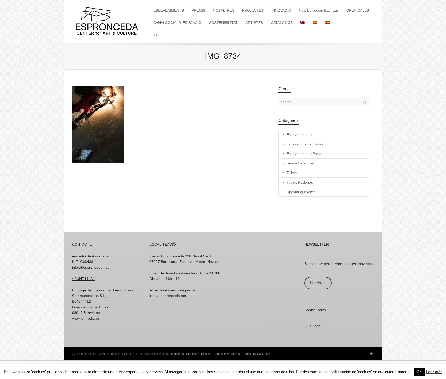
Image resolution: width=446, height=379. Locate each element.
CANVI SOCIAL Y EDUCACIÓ (177, 23)
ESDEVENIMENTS (168, 10)
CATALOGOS (282, 23)
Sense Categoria (300, 163)
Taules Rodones (299, 182)
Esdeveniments (299, 135)
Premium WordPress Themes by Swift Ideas (243, 353)
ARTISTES (254, 23)
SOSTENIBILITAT (223, 23)
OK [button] (419, 372)
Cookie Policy (315, 310)
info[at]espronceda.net (90, 267)
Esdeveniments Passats (305, 154)
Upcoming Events (300, 192)
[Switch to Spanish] (327, 22)
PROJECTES (253, 10)
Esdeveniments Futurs (304, 144)
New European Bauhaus (319, 10)
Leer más (434, 371)
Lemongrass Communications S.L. (191, 353)
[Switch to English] (302, 22)
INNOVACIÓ (281, 10)
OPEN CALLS (357, 10)
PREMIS (198, 10)
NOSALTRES (223, 10)
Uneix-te (318, 283)
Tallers (291, 173)
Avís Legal (312, 326)
